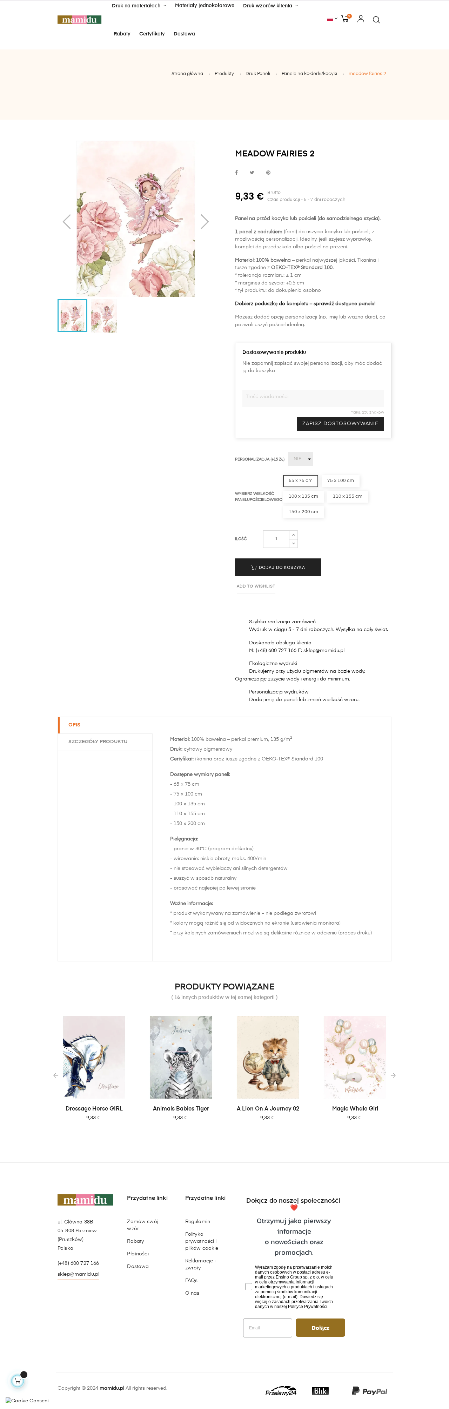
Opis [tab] (74, 725)
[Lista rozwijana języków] (332, 19)
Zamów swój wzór (142, 1225)
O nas (192, 1293)
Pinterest (268, 173)
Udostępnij (236, 173)
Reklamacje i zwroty (200, 1264)
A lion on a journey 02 (268, 1109)
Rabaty (135, 1241)
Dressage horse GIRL (94, 1109)
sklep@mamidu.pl (78, 1274)
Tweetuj (252, 173)
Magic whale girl (355, 1109)
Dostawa (138, 1266)
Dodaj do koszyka (281, 567)
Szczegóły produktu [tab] (97, 741)
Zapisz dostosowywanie (340, 423)
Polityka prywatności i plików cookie (202, 1241)
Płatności (137, 1254)
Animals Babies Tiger (181, 1109)
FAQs (191, 1280)
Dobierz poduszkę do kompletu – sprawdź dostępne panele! (305, 303)
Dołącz (320, 1327)
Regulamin (197, 1221)
